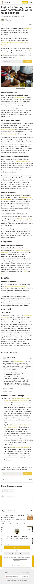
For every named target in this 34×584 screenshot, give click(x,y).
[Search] (31, 510)
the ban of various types (10, 134)
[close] (29, 529)
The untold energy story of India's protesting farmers (12, 516)
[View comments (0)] (6, 24)
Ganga (3, 274)
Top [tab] (3, 511)
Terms (18, 572)
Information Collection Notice (20, 559)
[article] (17, 519)
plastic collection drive (8, 130)
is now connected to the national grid (16, 286)
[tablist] (8, 491)
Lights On (28, 28)
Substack (9, 580)
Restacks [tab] (11, 491)
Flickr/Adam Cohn (20, 88)
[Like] (2, 24)
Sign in (30, 2)
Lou (6, 19)
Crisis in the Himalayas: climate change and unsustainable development (16, 400)
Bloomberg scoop (20, 97)
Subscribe (24, 2)
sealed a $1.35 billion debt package (22, 219)
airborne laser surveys (22, 161)
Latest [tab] (7, 511)
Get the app (25, 576)
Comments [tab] (5, 491)
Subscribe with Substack (18, 554)
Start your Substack (12, 576)
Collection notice (25, 572)
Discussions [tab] (13, 511)
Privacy (13, 572)
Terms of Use (25, 557)
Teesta (25, 272)
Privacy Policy (17, 560)
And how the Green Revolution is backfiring (13, 519)
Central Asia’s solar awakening (20, 447)
